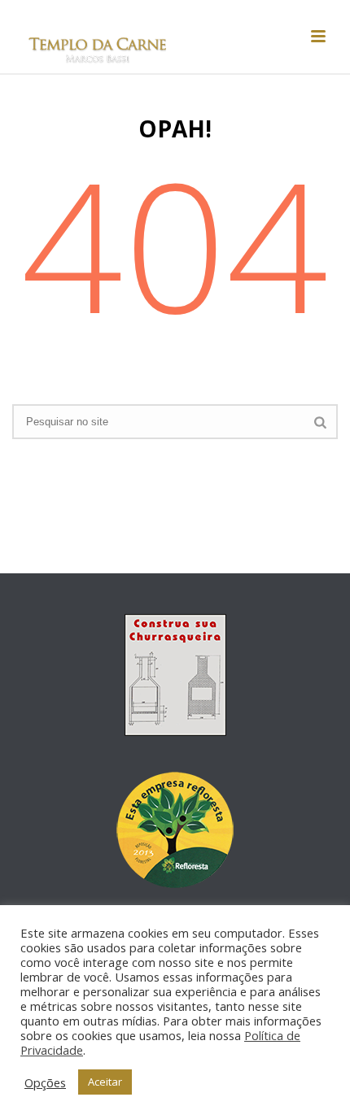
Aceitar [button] (105, 1081)
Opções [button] (45, 1082)
